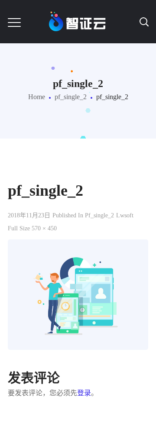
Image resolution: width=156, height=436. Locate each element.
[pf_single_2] (78, 245)
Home (36, 96)
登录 (84, 393)
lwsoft (124, 215)
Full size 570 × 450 (32, 228)
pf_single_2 (71, 96)
